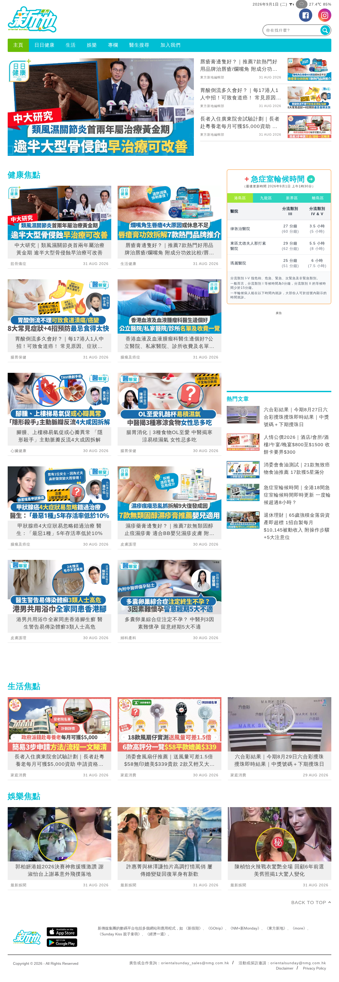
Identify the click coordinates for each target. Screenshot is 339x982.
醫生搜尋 (139, 45)
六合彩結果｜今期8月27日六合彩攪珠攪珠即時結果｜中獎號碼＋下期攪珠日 (296, 417)
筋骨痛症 (18, 264)
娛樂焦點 (24, 796)
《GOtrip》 (215, 928)
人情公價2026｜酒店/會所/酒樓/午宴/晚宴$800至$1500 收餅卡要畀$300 (297, 445)
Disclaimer (284, 968)
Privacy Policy (314, 968)
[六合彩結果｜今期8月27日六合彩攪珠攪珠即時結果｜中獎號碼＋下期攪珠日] (243, 414)
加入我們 (170, 45)
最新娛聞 (18, 885)
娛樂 (92, 45)
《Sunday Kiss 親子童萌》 (120, 934)
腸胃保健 (18, 357)
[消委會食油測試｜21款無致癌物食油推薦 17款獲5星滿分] (243, 470)
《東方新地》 (276, 928)
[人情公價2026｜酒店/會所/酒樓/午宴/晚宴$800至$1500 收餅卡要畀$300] (243, 442)
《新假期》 (193, 928)
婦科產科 (128, 638)
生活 (71, 45)
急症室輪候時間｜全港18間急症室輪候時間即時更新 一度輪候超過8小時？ (297, 495)
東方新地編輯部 (212, 77)
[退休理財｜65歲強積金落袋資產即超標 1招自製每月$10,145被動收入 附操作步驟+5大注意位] (243, 520)
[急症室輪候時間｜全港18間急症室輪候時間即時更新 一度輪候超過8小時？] (243, 492)
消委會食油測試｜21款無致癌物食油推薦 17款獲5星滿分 (297, 468)
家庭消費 (18, 775)
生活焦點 (24, 686)
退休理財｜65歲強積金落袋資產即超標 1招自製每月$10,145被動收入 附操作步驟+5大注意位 (297, 526)
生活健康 (128, 264)
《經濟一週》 (156, 934)
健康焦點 (24, 174)
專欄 (113, 45)
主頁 (18, 45)
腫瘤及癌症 (20, 544)
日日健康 (44, 45)
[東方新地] (89, 19)
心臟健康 (18, 451)
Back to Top (308, 902)
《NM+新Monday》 (245, 928)
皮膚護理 (18, 638)
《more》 (299, 928)
